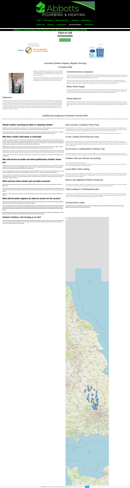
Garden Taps (41, 25)
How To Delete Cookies (79, 486)
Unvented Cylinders (75, 25)
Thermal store (88, 25)
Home (39, 20)
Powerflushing (61, 25)
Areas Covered (48, 20)
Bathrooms (75, 20)
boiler (111, 80)
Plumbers (50, 25)
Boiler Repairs (86, 20)
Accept (87, 486)
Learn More (73, 486)
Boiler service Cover (62, 20)
